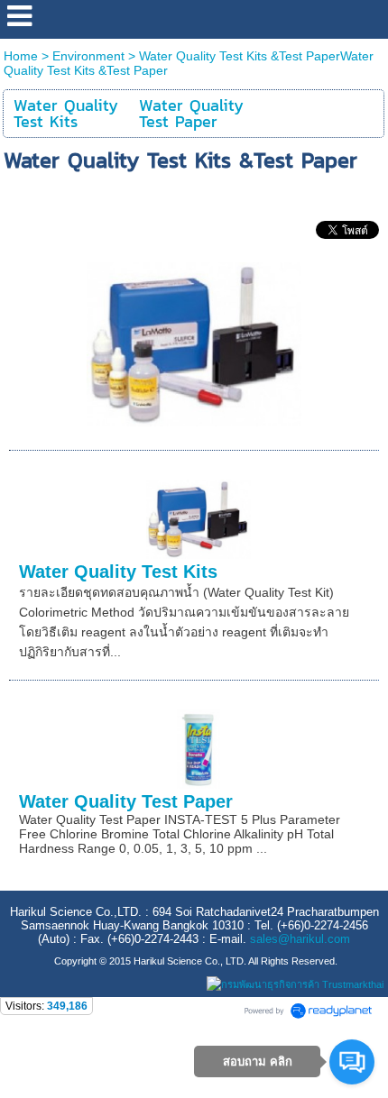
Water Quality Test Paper (126, 801)
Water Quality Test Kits (118, 571)
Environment (88, 56)
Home (21, 56)
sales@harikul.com (300, 939)
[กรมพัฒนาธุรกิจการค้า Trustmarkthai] (292, 984)
